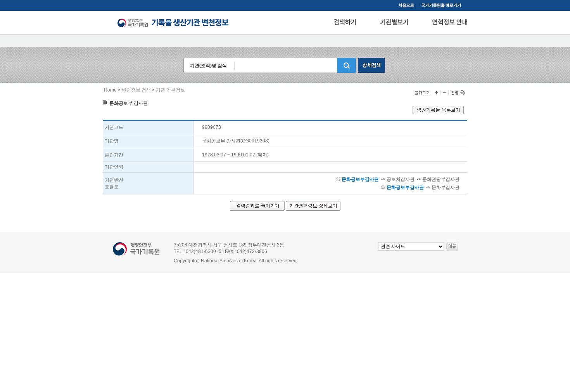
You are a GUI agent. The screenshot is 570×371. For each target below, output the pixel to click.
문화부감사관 (445, 187)
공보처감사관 (401, 179)
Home (110, 90)
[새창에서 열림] (438, 112)
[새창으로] (442, 6)
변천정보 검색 (136, 90)
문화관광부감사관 (440, 179)
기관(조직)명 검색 (208, 65)
